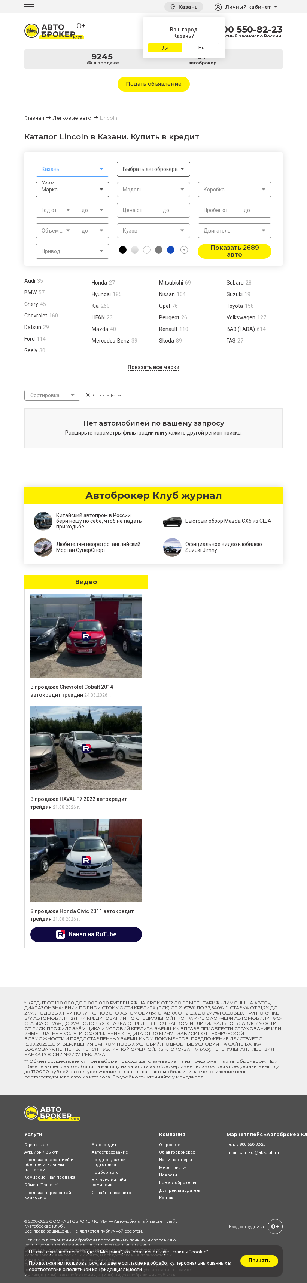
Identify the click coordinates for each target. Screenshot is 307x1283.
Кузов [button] (130, 231)
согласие (132, 1263)
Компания (172, 1134)
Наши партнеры (175, 1159)
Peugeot (169, 317)
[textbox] (72, 169)
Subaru (235, 283)
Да (165, 47)
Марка (48, 182)
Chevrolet (35, 316)
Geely (30, 350)
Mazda (100, 329)
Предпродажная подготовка (109, 1162)
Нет (202, 47)
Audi (29, 281)
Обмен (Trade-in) (41, 1184)
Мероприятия (173, 1167)
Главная (34, 118)
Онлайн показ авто (111, 1192)
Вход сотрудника (246, 1226)
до (166, 210)
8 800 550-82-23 (245, 29)
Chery (31, 304)
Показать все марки (153, 367)
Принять (259, 1261)
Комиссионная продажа (49, 1177)
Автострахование (110, 1152)
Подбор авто (105, 1172)
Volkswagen (241, 317)
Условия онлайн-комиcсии (109, 1182)
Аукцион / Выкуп (41, 1152)
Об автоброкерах (177, 1152)
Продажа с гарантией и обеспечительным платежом (48, 1164)
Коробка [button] (214, 190)
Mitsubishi (171, 283)
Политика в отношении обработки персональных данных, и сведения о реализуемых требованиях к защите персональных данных (100, 1242)
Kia (95, 306)
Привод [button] (51, 251)
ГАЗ (231, 341)
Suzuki (235, 294)
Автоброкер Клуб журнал (153, 495)
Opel (164, 306)
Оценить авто (38, 1144)
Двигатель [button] (217, 231)
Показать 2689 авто (234, 251)
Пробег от (216, 210)
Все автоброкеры (177, 1182)
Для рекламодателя (180, 1190)
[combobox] (72, 169)
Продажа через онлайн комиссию (49, 1195)
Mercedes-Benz (111, 341)
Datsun (32, 327)
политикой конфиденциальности (104, 1269)
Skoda (166, 341)
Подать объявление (154, 83)
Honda (99, 283)
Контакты (169, 1197)
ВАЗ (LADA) (241, 329)
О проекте (169, 1144)
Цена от (132, 210)
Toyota (235, 306)
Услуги (33, 1134)
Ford (29, 339)
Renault (168, 329)
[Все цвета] (184, 250)
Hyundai (101, 294)
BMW (30, 292)
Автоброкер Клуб (44, 1226)
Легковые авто (72, 118)
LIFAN (98, 317)
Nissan (167, 294)
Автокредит (104, 1144)
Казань (187, 7)
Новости (168, 1175)
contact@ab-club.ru (259, 1152)
